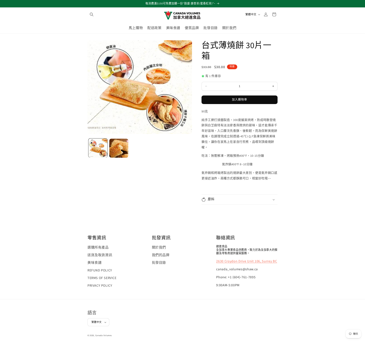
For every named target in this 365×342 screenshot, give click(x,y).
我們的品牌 (161, 255)
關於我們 (159, 247)
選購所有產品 (98, 247)
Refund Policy (99, 270)
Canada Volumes (103, 335)
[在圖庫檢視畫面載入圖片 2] (118, 148)
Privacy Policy (99, 285)
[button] (91, 14)
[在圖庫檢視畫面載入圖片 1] (97, 148)
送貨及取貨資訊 (99, 255)
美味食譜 (94, 262)
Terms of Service (102, 278)
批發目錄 (159, 262)
